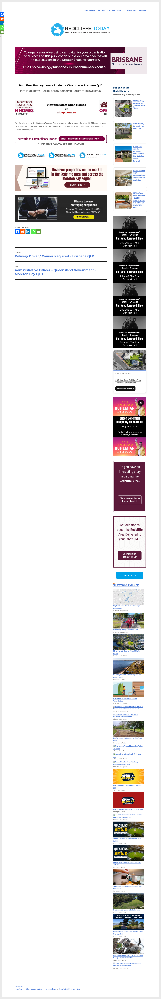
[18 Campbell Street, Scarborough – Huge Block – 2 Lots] (123, 131)
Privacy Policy (18, 989)
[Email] (38, 231)
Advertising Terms (51, 989)
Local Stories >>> (130, 575)
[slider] (132, 454)
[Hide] (1, 36)
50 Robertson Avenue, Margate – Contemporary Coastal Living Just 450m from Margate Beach (139, 175)
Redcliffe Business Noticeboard (109, 10)
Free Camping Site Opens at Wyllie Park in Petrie (126, 910)
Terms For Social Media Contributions (69, 989)
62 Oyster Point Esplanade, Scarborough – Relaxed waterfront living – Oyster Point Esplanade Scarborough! (138, 153)
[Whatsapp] (33, 231)
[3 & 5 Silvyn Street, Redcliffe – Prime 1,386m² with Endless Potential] (123, 108)
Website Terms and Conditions (34, 989)
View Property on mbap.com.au (125, 388)
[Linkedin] (28, 231)
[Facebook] (17, 231)
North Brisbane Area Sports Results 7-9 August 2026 (128, 809)
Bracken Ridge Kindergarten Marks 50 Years (125, 629)
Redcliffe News (89, 10)
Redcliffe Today (19, 986)
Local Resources (130, 10)
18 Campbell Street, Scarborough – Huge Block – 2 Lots (138, 126)
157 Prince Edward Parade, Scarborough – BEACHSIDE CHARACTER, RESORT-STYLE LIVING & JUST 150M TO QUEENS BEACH (139, 200)
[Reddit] (22, 231)
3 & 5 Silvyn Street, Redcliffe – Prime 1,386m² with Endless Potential (128, 381)
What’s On (142, 10)
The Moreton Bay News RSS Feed (126, 585)
